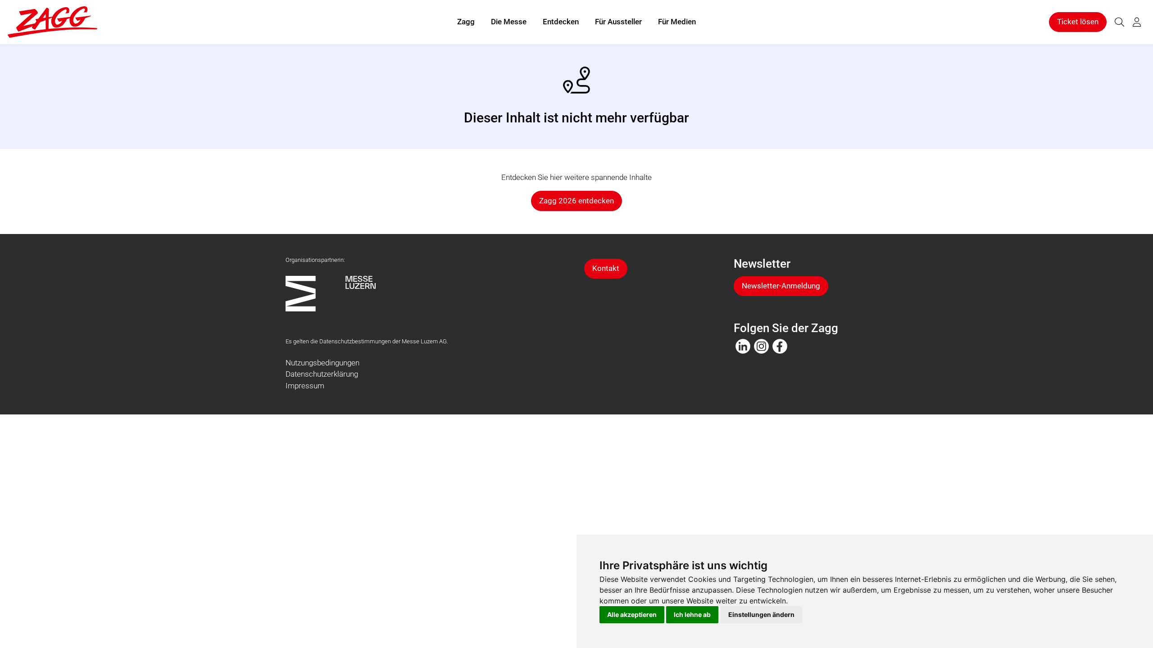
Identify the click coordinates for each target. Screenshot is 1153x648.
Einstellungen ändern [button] (761, 614)
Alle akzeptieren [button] (632, 614)
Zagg (466, 21)
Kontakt (605, 268)
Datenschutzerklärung (322, 373)
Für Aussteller (618, 21)
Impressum (305, 385)
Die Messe (509, 21)
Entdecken (561, 21)
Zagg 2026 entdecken (576, 200)
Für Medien (677, 21)
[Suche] (1119, 22)
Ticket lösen (1078, 21)
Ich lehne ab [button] (692, 614)
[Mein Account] (1136, 22)
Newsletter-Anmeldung (781, 285)
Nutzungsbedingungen (322, 362)
